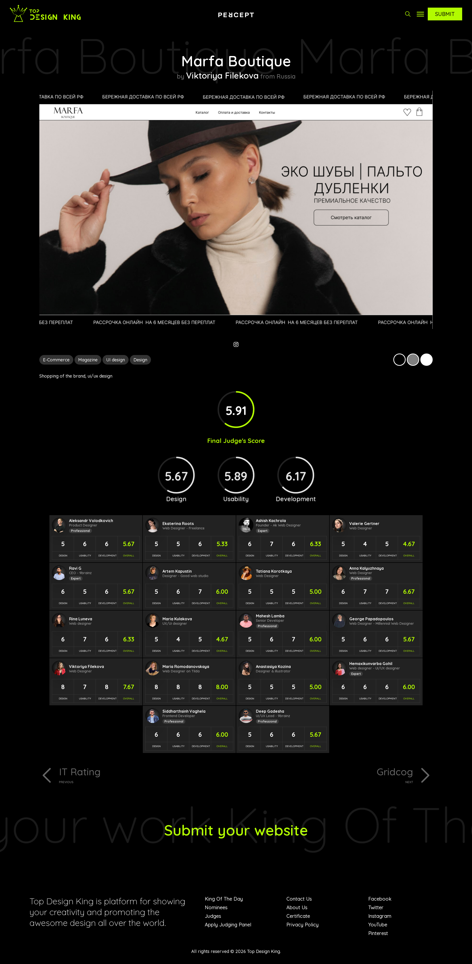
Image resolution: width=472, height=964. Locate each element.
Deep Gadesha (270, 711)
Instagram (379, 916)
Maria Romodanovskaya (185, 666)
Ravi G (75, 568)
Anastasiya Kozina (273, 666)
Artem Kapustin (177, 571)
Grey (413, 360)
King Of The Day (224, 899)
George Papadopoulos (371, 618)
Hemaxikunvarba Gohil (370, 663)
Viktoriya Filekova (222, 75)
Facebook (379, 899)
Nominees (216, 907)
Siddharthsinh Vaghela (184, 711)
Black (399, 360)
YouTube (377, 924)
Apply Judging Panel (228, 924)
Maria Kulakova (177, 618)
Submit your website (236, 830)
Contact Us (299, 899)
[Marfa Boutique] (236, 327)
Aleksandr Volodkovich (91, 520)
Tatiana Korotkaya (274, 571)
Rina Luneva (80, 618)
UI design (115, 360)
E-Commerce (56, 360)
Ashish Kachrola (271, 520)
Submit (445, 14)
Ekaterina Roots (178, 523)
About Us (296, 907)
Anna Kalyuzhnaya (366, 568)
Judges (213, 916)
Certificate (298, 916)
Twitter (376, 907)
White (426, 360)
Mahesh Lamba (270, 615)
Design (140, 360)
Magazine (88, 360)
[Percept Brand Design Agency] (236, 15)
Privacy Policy (302, 924)
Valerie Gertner (364, 523)
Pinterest (378, 933)
